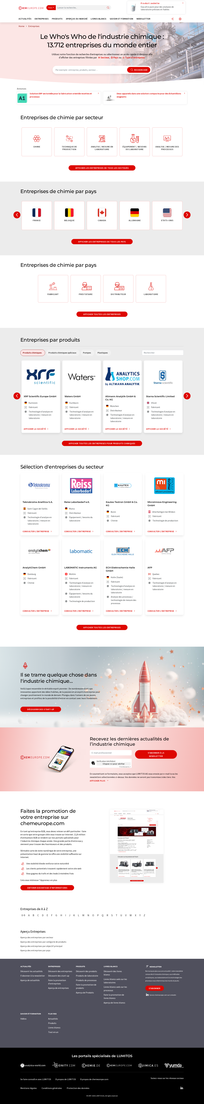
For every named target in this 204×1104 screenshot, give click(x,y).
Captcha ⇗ (125, 767)
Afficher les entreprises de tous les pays (102, 241)
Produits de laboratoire (87, 975)
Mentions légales (28, 1088)
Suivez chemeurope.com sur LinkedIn (162, 995)
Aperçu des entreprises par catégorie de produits (43, 941)
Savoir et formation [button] (121, 18)
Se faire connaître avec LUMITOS (35, 1079)
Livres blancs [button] (98, 18)
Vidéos (23, 1018)
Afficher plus (98, 780)
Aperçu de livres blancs (114, 1002)
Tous (50, 7)
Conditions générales (52, 1088)
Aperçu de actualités (30, 980)
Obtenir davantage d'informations (47, 887)
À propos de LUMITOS (66, 1079)
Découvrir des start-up (40, 709)
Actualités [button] (25, 18)
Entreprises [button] (42, 18)
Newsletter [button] (143, 18)
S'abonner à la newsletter (156, 754)
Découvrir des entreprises (60, 971)
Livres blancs (54, 1027)
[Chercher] (108, 7)
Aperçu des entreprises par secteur (36, 937)
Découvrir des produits (86, 971)
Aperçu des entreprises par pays (35, 950)
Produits (52, 1023)
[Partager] (172, 19)
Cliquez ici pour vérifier (114, 764)
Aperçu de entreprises (58, 988)
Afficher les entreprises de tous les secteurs (102, 168)
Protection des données (78, 1088)
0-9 (23, 915)
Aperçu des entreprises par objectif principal (41, 946)
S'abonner (154, 988)
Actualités (53, 1018)
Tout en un (53, 1032)
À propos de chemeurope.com (94, 1079)
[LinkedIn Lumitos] (182, 1088)
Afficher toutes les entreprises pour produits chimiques (102, 443)
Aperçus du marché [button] (77, 18)
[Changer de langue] (180, 19)
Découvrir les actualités (31, 971)
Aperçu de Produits (85, 992)
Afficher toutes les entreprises (102, 314)
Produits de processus (86, 980)
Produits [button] (57, 18)
